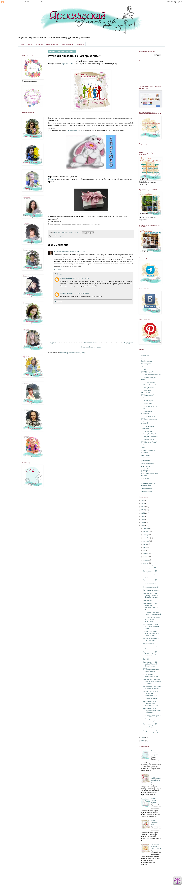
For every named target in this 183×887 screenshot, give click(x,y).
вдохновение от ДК (147, 463)
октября (146, 535)
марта (145, 557)
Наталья (51, 179)
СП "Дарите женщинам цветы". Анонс (151, 670)
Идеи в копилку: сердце (151, 590)
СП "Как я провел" (147, 395)
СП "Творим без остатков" (150, 436)
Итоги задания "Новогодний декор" (151, 675)
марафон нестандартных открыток (149, 474)
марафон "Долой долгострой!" (146, 470)
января (146, 563)
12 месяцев (145, 353)
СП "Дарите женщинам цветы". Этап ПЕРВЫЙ (152, 613)
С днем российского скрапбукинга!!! (150, 567)
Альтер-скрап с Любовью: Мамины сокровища (152, 687)
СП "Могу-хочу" (146, 403)
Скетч (143, 447)
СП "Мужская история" (149, 406)
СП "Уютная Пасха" (148, 439)
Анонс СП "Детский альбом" (154, 822)
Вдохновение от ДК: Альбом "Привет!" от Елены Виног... (151, 664)
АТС (142, 358)
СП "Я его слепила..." (148, 445)
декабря (146, 528)
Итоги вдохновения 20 (151, 587)
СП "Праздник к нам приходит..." (148, 423)
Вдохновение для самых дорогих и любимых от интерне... (152, 681)
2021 (143, 513)
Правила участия (52, 44)
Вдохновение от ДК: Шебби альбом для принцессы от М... (150, 654)
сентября (146, 538)
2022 (143, 510)
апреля (146, 553)
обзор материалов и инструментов (148, 484)
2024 (143, 503)
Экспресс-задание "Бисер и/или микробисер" (151, 732)
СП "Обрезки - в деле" (148, 416)
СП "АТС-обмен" (147, 372)
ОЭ (142, 366)
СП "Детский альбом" (148, 385)
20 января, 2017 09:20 (81, 278)
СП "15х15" (145, 369)
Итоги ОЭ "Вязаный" (150, 698)
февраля (146, 560)
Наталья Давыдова (73, 130)
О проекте (39, 44)
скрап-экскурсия (146, 491)
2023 (143, 507)
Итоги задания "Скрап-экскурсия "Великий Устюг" (151, 626)
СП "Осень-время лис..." (149, 419)
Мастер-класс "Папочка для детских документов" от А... (151, 693)
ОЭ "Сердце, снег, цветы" (152, 716)
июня (145, 547)
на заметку (144, 481)
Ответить (57, 269)
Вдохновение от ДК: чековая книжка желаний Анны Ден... (151, 703)
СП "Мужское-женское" (149, 409)
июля (145, 544)
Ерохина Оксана (66, 278)
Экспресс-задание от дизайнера (148, 451)
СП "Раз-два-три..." (147, 431)
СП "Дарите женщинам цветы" (149, 378)
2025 (143, 500)
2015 (143, 741)
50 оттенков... (145, 355)
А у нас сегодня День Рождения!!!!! (155, 753)
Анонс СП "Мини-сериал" (154, 800)
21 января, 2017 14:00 (81, 293)
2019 (143, 519)
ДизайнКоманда (146, 361)
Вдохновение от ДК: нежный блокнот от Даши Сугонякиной (150, 595)
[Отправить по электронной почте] (83, 232)
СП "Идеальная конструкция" (146, 391)
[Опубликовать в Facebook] (90, 232)
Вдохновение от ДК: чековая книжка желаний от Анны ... (150, 582)
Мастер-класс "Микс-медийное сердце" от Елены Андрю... (151, 633)
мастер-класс (145, 478)
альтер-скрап (145, 455)
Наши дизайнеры (67, 44)
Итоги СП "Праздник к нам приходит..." (150, 639)
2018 (143, 522)
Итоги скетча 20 (148, 643)
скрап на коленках (147, 488)
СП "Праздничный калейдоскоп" (147, 427)
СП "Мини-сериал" (147, 400)
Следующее (53, 343)
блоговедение (145, 458)
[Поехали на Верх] (177, 881)
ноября (146, 531)
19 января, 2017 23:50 (77, 251)
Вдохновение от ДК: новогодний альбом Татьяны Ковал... (150, 726)
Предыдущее (128, 343)
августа (146, 541)
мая (144, 550)
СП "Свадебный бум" (148, 434)
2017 (143, 525)
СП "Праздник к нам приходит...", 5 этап (150, 720)
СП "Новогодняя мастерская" (146, 412)
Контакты (80, 44)
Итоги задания (59, 236)
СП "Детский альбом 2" (149, 382)
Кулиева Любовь (68, 63)
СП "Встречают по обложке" (151, 374)
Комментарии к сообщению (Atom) (72, 352)
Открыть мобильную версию (91, 347)
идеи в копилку (146, 466)
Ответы (59, 274)
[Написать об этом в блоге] (86, 232)
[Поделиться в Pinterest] (93, 232)
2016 (143, 737)
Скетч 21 (146, 659)
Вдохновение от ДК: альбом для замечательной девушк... (150, 574)
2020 (143, 516)
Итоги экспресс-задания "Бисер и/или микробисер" (151, 619)
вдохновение (145, 460)
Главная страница (26, 44)
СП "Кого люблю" (147, 398)
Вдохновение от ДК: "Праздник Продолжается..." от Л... (151, 606)
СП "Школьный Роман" (149, 442)
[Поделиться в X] (88, 232)
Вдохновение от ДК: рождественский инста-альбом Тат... (152, 710)
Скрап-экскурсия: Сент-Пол (151, 648)
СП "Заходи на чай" (148, 387)
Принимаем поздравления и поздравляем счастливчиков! (156, 779)
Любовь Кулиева (66, 293)
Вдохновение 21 (148, 600)
